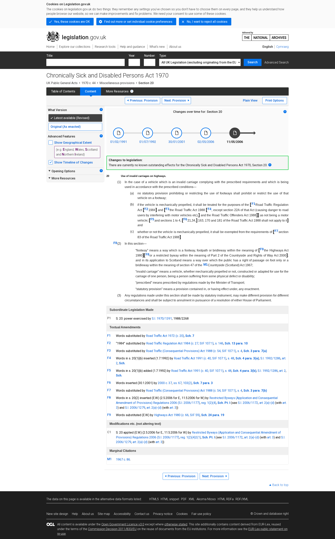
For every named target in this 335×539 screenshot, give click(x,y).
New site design (57, 514)
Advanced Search (276, 62)
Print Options (274, 100)
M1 (205, 264)
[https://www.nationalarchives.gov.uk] (265, 34)
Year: (132, 55)
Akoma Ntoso (206, 499)
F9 (262, 249)
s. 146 (219, 343)
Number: (149, 55)
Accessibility (122, 514)
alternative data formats (116, 499)
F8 (115, 243)
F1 (253, 203)
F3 (167, 209)
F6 (185, 219)
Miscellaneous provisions (117, 83)
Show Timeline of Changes (73, 162)
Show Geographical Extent (73, 142)
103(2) (187, 383)
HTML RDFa (226, 499)
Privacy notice (163, 514)
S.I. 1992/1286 (270, 358)
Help (75, 514)
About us (88, 514)
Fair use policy (201, 514)
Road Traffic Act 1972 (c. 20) (165, 336)
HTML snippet (170, 499)
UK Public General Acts (62, 83)
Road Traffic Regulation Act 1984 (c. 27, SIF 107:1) (180, 343)
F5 (152, 219)
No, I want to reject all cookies (207, 21)
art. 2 (282, 371)
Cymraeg (282, 47)
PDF (184, 499)
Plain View (250, 100)
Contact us (142, 514)
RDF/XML (242, 499)
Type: (163, 55)
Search (253, 62)
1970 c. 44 (88, 83)
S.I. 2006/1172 (248, 403)
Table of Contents (63, 91)
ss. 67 (177, 383)
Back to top (280, 485)
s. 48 (231, 358)
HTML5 (154, 499)
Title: (50, 55)
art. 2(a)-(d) (266, 403)
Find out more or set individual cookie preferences (138, 21)
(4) (214, 403)
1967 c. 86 (123, 459)
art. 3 (173, 407)
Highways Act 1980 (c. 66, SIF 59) (177, 415)
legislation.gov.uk (78, 32)
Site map (104, 514)
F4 (209, 209)
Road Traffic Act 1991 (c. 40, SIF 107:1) (200, 358)
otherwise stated (175, 524)
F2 (146, 209)
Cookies (182, 514)
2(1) (198, 437)
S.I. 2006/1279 (135, 407)
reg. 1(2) (206, 403)
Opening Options (61, 171)
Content (90, 91)
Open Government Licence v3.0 (122, 524)
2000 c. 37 (165, 383)
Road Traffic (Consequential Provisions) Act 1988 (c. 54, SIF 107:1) (191, 351)
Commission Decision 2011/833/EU (112, 529)
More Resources (117, 91)
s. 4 (239, 351)
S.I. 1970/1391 (162, 318)
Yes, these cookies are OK (72, 21)
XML (192, 499)
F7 (276, 231)
